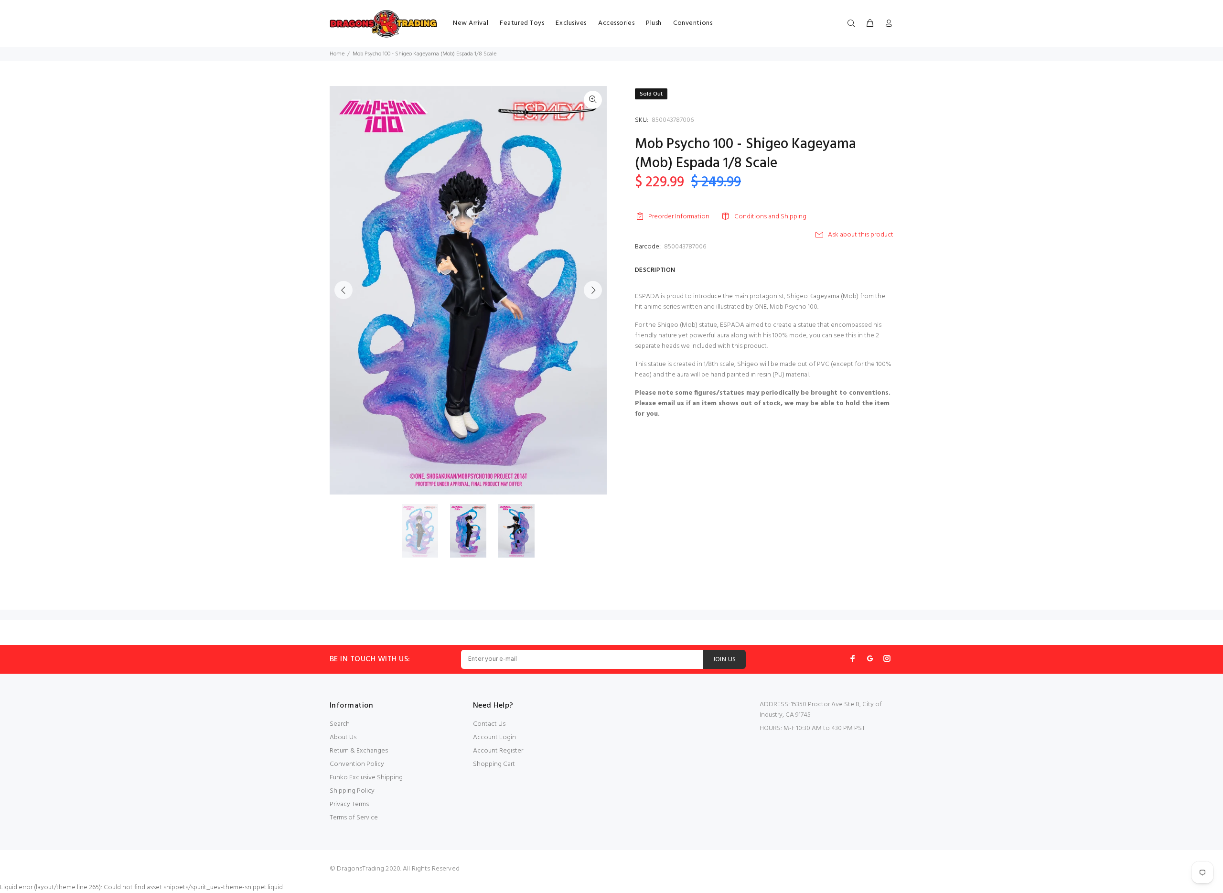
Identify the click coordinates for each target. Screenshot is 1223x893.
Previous (343, 290)
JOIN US (724, 659)
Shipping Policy (352, 790)
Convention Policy (357, 764)
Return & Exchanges (359, 750)
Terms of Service (354, 817)
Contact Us (489, 724)
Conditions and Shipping (770, 216)
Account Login (494, 737)
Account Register (498, 750)
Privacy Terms (349, 804)
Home (337, 54)
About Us (343, 737)
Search (340, 724)
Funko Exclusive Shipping (366, 777)
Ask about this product (860, 234)
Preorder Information (678, 216)
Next (593, 290)
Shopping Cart (494, 764)
